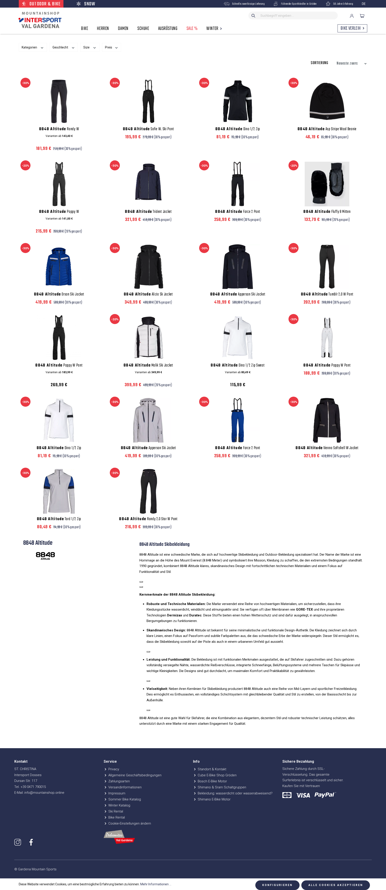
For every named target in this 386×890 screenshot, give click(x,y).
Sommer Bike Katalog (124, 799)
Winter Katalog (118, 805)
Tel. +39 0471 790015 (30, 787)
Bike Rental (116, 817)
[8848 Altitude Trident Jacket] (148, 184)
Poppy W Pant (58, 365)
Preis (109, 47)
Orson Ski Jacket (59, 294)
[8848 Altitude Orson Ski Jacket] (59, 266)
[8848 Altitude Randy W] (59, 101)
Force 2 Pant (237, 212)
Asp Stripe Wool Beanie (327, 129)
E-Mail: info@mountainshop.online (39, 793)
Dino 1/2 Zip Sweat (237, 365)
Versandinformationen (124, 787)
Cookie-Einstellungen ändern (129, 823)
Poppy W (59, 212)
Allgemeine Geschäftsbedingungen (134, 775)
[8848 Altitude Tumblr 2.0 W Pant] (327, 266)
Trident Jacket (148, 212)
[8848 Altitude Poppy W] (59, 184)
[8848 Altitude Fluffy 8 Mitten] (327, 184)
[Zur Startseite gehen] (38, 20)
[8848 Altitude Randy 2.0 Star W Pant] (148, 491)
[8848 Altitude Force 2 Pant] (237, 184)
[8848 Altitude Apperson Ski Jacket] (237, 266)
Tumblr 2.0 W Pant (327, 294)
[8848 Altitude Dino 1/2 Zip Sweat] (237, 337)
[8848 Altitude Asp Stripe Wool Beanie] (327, 101)
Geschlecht (60, 47)
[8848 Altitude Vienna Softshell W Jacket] (327, 420)
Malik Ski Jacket (148, 365)
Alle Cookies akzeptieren (335, 885)
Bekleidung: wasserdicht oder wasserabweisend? (235, 793)
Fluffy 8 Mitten (326, 212)
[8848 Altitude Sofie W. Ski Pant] (148, 101)
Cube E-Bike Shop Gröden (217, 775)
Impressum (116, 793)
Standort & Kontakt (211, 769)
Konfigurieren (277, 885)
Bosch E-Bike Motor (212, 781)
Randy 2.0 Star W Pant (148, 519)
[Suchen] (253, 15)
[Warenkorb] (362, 16)
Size (86, 47)
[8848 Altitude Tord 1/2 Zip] (59, 491)
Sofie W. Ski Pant (148, 129)
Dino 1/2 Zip (237, 129)
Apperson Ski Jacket (237, 294)
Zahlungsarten (118, 781)
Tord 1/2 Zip (59, 519)
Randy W (59, 129)
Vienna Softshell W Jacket (327, 448)
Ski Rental (115, 811)
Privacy (113, 769)
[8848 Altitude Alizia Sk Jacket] (148, 266)
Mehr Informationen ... (155, 884)
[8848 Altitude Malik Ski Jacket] (148, 337)
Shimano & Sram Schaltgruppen (221, 787)
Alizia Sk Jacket (148, 294)
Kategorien (30, 47)
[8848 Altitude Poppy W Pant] (59, 337)
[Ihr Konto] (352, 16)
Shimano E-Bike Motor (214, 799)
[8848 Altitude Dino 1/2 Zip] (237, 101)
